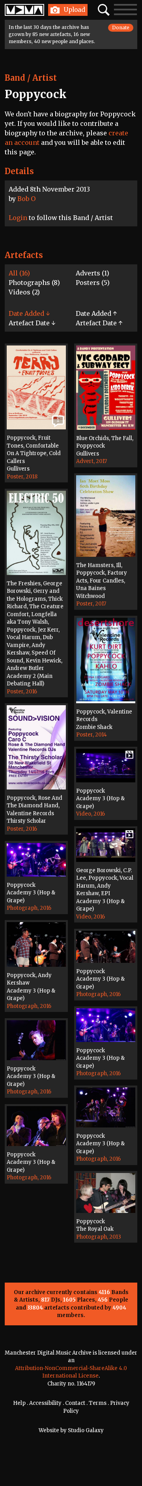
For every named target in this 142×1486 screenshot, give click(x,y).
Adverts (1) (92, 273)
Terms (97, 1403)
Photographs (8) (34, 283)
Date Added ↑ (96, 313)
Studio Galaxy (86, 1430)
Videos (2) (24, 292)
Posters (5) (93, 283)
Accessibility (45, 1403)
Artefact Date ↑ (99, 323)
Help (19, 1403)
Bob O (26, 199)
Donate (120, 27)
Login (18, 218)
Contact (75, 1403)
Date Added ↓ (29, 313)
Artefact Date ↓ (32, 323)
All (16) (19, 273)
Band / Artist (31, 78)
